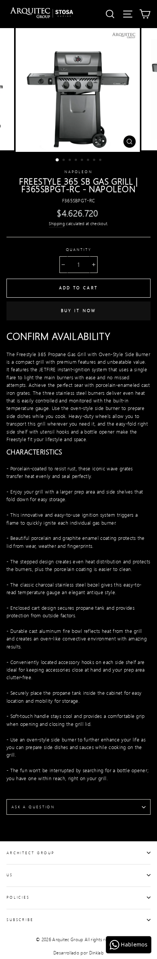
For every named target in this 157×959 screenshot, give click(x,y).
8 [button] (101, 160)
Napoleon (78, 171)
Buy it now (78, 311)
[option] (78, 90)
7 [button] (95, 160)
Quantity (78, 249)
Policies (18, 897)
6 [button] (89, 160)
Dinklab (96, 953)
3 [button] (70, 160)
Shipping (57, 224)
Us (9, 874)
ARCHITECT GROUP (30, 852)
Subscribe (20, 919)
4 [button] (76, 160)
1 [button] (57, 160)
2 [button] (64, 160)
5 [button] (83, 160)
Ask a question (33, 806)
